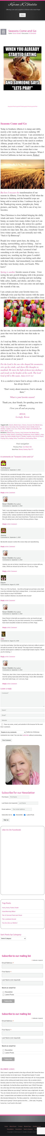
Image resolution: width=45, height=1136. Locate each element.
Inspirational (22, 427)
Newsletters (10, 1129)
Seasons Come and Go (22, 31)
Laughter (8, 428)
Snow (15, 438)
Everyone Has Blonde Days (34, 425)
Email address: (6, 809)
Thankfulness (21, 438)
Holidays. (37, 434)
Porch (37, 436)
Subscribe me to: (7, 815)
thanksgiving (29, 438)
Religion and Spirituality (32, 428)
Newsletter (9, 992)
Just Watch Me (27, 447)
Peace (19, 428)
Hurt (17, 427)
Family (2, 427)
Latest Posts (9, 994)
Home (6, 1126)
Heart (32, 434)
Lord (12, 428)
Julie (2, 639)
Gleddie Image (37, 1126)
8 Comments (32, 33)
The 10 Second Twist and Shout (12, 915)
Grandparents (26, 434)
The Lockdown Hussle (9, 919)
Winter (35, 438)
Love (15, 428)
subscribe (26, 735)
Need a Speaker (28, 1129)
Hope (42, 434)
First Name (5, 797)
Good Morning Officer (8, 911)
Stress (6, 430)
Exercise (3, 434)
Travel (10, 430)
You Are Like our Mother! (9, 923)
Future (7, 427)
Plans (23, 428)
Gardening (19, 434)
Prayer (41, 436)
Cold (21, 432)
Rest (7, 438)
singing (11, 438)
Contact (20, 1126)
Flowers (13, 434)
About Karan (12, 1126)
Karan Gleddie (17, 33)
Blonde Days (17, 425)
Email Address (8, 963)
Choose (24, 425)
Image (2, 436)
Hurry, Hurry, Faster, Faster (10, 907)
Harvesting (12, 427)
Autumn (11, 425)
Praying (3, 438)
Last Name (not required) (9, 803)
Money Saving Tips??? (26, 449)
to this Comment (8, 492)
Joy (6, 436)
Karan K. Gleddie (22, 4)
